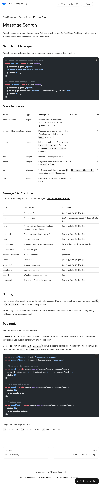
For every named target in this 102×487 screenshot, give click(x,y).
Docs (21, 17)
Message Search (40, 17)
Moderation (77, 477)
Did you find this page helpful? (16, 425)
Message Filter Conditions (18, 193)
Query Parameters (13, 106)
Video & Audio (46, 477)
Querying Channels (46, 126)
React (28, 17)
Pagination (10, 323)
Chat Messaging (9, 17)
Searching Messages (17, 46)
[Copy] (96, 59)
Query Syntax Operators (58, 198)
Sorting (8, 294)
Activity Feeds (62, 477)
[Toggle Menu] (97, 3)
